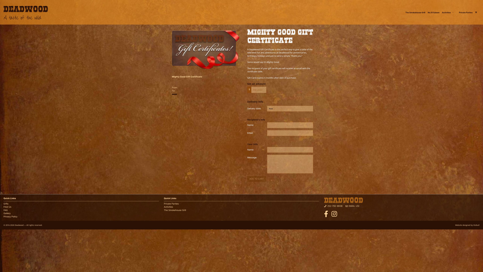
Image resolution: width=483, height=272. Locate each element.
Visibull (476, 225)
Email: (250, 133)
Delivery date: (254, 108)
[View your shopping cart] (476, 12)
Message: (252, 157)
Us (10, 207)
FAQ (6, 210)
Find (6, 207)
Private (168, 203)
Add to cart (256, 179)
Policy (14, 216)
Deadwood (26, 9)
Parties (175, 203)
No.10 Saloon (433, 12)
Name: (250, 125)
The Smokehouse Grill (415, 12)
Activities (446, 12)
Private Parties (466, 12)
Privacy (7, 216)
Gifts (6, 203)
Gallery (7, 213)
